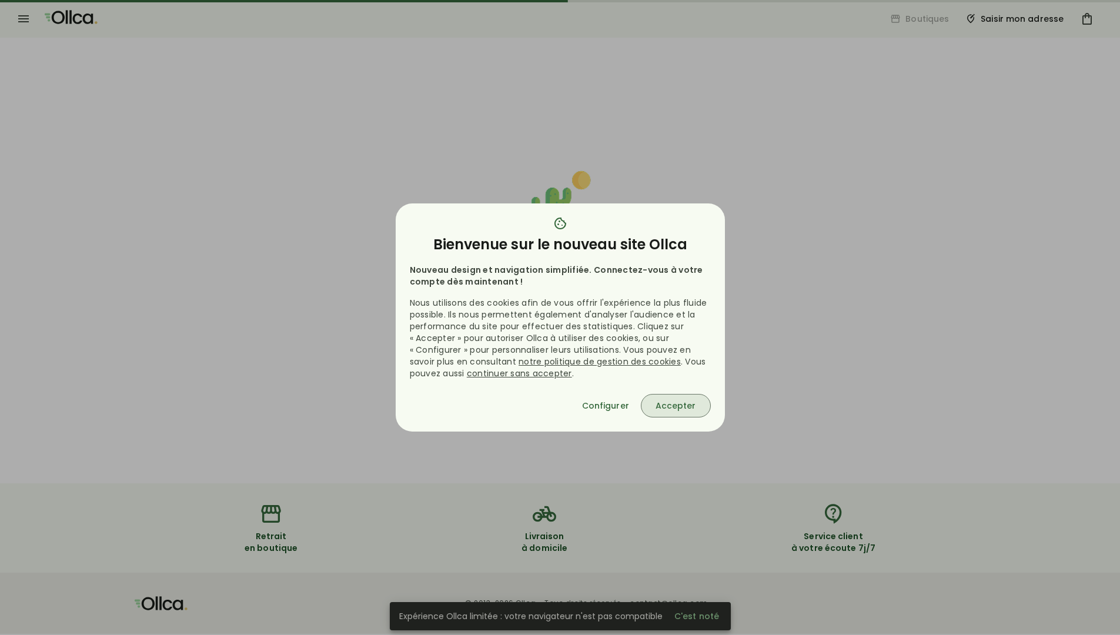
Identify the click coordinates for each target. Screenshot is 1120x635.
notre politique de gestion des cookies (600, 361)
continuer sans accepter (519, 373)
